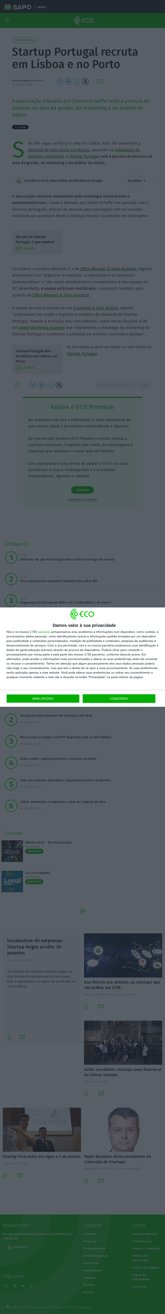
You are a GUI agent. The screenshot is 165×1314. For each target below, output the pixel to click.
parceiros (44, 631)
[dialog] (82, 657)
